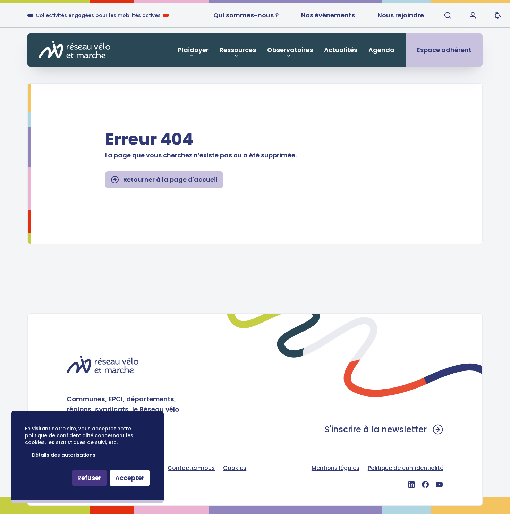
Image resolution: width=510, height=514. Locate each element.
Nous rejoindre (400, 15)
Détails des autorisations (63, 454)
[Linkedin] (411, 484)
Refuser (89, 477)
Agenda (381, 50)
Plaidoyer (193, 50)
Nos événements (328, 15)
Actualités (340, 50)
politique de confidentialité (59, 435)
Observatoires (290, 50)
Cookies (234, 468)
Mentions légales (335, 468)
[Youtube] (439, 484)
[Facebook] (425, 484)
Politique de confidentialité (405, 468)
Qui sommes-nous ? (246, 15)
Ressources (238, 50)
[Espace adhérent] (472, 15)
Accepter (129, 477)
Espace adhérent (444, 50)
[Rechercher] (447, 15)
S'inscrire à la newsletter (376, 429)
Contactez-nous (191, 468)
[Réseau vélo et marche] (74, 49)
